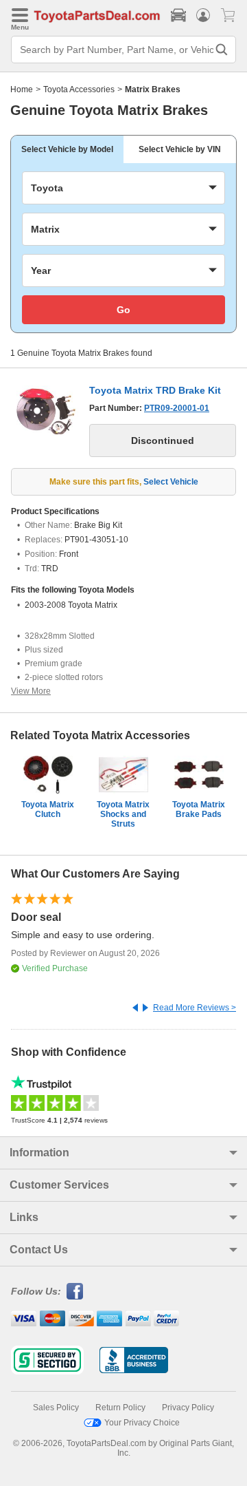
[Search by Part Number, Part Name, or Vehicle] (221, 49)
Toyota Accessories (79, 89)
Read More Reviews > (194, 1007)
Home (21, 89)
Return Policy (120, 1407)
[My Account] (203, 15)
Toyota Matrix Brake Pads (198, 809)
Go (123, 309)
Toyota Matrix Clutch (47, 809)
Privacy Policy (188, 1407)
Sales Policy (56, 1407)
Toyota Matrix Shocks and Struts (123, 814)
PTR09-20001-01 (176, 408)
